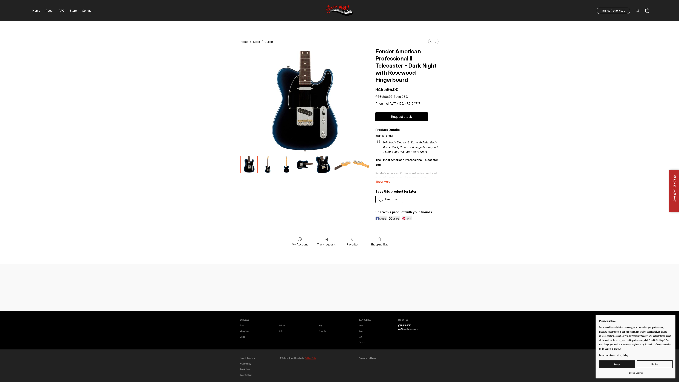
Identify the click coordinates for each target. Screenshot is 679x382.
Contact (87, 10)
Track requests (326, 244)
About (49, 10)
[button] (339, 10)
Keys (321, 325)
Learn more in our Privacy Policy (613, 355)
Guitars (269, 42)
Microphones (244, 330)
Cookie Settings (246, 374)
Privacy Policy (245, 363)
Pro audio (322, 330)
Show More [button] (382, 181)
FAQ (61, 10)
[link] (636, 371)
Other (281, 330)
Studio (242, 336)
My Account (300, 244)
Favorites (353, 244)
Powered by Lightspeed (367, 357)
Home (36, 10)
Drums (242, 325)
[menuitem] (430, 41)
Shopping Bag (379, 244)
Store (73, 10)
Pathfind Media (310, 357)
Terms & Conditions (247, 357)
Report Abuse (245, 369)
